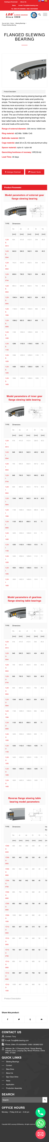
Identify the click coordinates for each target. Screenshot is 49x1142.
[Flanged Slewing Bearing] (24, 71)
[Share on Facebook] (7, 1019)
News (8, 1080)
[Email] (41, 1134)
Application (10, 1084)
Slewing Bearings (13, 1061)
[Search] (38, 14)
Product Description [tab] (12, 998)
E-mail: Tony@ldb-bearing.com (28, 5)
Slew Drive (10, 1069)
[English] (39, 1)
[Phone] (41, 1112)
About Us (23, 2)
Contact (9, 1065)
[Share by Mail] (41, 1019)
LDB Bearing (20, 1124)
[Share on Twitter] (18, 1019)
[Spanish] (45, 1)
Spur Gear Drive (12, 1077)
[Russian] (42, 1)
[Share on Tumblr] (30, 1019)
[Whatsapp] (41, 1123)
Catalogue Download (10, 2)
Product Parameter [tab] (12, 187)
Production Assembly (14, 1088)
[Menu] (44, 14)
